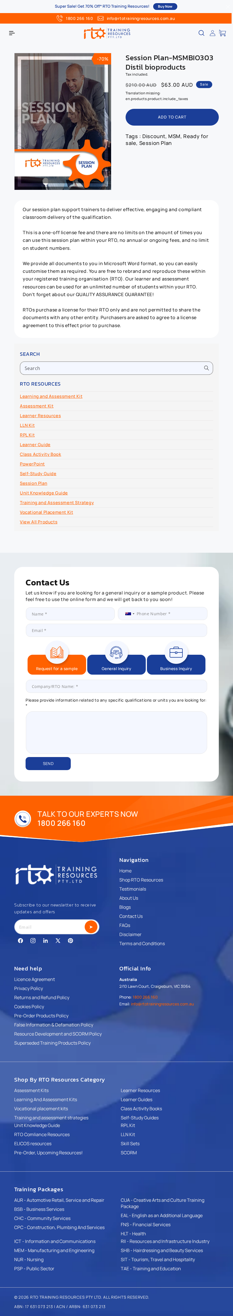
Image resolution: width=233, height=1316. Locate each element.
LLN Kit (27, 425)
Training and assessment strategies (51, 1118)
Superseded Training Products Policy (52, 1043)
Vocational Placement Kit (46, 512)
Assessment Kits (31, 1090)
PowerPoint (32, 464)
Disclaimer (130, 934)
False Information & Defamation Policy (53, 1025)
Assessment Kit (36, 406)
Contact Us (131, 916)
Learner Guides (136, 1099)
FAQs (124, 925)
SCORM (129, 1152)
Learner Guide (35, 445)
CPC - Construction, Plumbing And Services (59, 1227)
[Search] (206, 368)
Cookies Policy (29, 1006)
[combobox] (116, 368)
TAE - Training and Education (151, 1268)
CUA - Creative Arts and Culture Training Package (162, 1203)
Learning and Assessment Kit (51, 396)
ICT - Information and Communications (54, 1241)
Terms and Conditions (142, 943)
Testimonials (132, 889)
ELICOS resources (32, 1143)
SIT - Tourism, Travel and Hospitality (158, 1259)
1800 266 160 (79, 18)
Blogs (125, 907)
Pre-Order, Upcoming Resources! (48, 1152)
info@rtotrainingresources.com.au (141, 18)
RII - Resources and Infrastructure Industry (165, 1241)
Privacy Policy (28, 988)
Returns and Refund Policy (41, 997)
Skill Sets (130, 1143)
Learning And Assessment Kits (45, 1099)
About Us (128, 898)
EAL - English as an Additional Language (162, 1215)
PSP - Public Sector (34, 1268)
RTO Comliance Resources (42, 1134)
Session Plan (33, 483)
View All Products (38, 522)
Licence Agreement (34, 979)
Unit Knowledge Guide (44, 493)
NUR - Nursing (28, 1259)
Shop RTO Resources (141, 880)
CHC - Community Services (42, 1218)
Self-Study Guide (38, 474)
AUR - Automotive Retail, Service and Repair (59, 1200)
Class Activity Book (40, 454)
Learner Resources (40, 416)
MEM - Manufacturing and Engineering (54, 1250)
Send (48, 763)
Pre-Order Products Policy (41, 1016)
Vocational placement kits (41, 1108)
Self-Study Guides (140, 1118)
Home (125, 871)
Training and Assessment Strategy (57, 503)
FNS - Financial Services (145, 1224)
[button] (12, 33)
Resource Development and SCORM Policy (58, 1034)
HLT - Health (133, 1233)
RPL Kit (27, 435)
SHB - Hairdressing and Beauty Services (162, 1250)
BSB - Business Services (39, 1209)
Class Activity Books (141, 1108)
